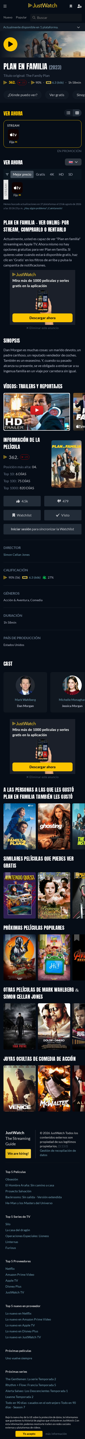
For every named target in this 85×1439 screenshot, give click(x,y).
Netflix (10, 1268)
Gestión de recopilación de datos (58, 1153)
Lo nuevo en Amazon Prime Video (28, 1319)
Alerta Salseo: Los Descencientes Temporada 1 (36, 1391)
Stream (13, 125)
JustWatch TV (14, 1292)
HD (61, 174)
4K (52, 174)
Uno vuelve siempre (18, 1358)
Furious (10, 1248)
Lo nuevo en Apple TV (20, 1325)
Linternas (11, 1242)
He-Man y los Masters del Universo (29, 1203)
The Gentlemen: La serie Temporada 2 (30, 1379)
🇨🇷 (71, 162)
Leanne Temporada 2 (19, 1397)
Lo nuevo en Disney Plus (21, 1331)
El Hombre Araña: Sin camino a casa (29, 1185)
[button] (19, 957)
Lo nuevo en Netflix (18, 1313)
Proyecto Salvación (18, 1191)
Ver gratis (56, 95)
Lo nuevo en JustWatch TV (23, 1337)
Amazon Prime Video (19, 1274)
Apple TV (11, 1280)
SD (70, 174)
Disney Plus (13, 1286)
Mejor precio (22, 174)
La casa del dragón (17, 1230)
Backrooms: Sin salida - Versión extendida (33, 1197)
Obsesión (11, 1179)
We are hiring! (18, 1153)
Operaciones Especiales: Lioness (27, 1236)
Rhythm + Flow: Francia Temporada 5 (30, 1385)
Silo (7, 1224)
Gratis (40, 174)
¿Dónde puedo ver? (22, 95)
